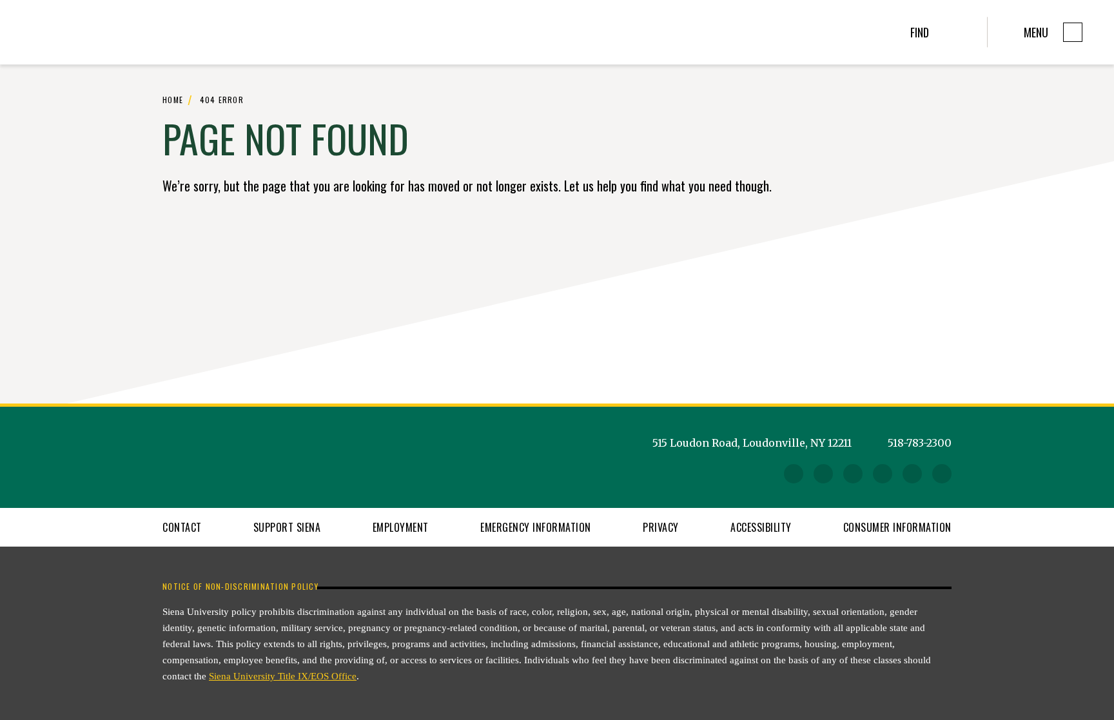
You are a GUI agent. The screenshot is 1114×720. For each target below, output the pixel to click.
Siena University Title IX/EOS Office (283, 676)
